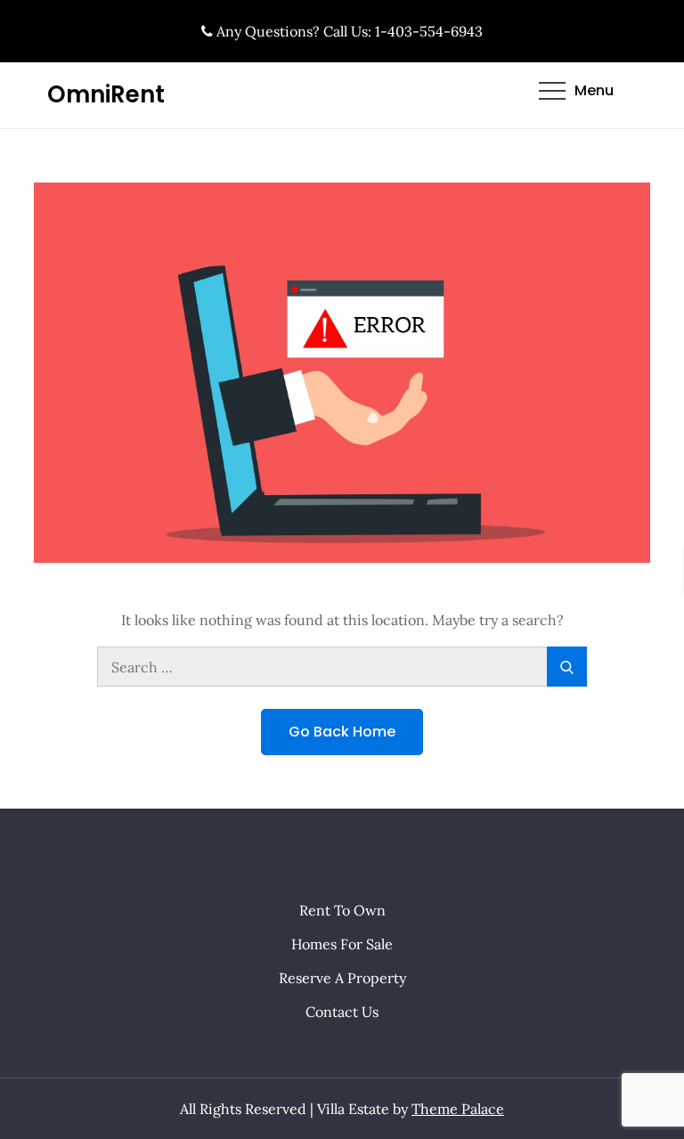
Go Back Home (342, 731)
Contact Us (342, 1012)
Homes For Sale (342, 944)
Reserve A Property (342, 978)
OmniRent (106, 94)
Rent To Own (342, 910)
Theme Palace (457, 1109)
